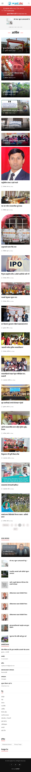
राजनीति (3, 706)
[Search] (29, 3)
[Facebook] (11, 764)
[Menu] (2, 3)
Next (15, 529)
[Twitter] (15, 764)
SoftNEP (17, 769)
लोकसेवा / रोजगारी (6, 718)
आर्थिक (3, 709)
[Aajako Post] (15, 3)
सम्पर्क (2, 727)
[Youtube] (19, 764)
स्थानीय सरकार (5, 715)
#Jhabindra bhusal (6, 744)
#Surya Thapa (17, 744)
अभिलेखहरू (4, 724)
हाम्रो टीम (3, 731)
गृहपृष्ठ (2, 697)
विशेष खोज (4, 712)
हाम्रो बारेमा (4, 721)
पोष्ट (2, 700)
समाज (2, 703)
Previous (5, 525)
